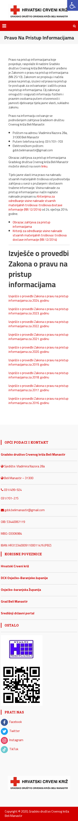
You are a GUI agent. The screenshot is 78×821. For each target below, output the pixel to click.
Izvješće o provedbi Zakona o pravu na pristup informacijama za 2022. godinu (38, 324)
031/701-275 (10, 498)
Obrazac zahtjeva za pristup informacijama (31, 224)
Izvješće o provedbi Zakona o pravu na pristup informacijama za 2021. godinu (38, 337)
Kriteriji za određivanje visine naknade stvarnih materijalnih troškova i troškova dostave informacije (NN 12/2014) (40, 235)
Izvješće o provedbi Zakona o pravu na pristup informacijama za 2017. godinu (38, 388)
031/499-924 (12, 490)
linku (44, 166)
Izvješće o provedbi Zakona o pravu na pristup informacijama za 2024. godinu (38, 298)
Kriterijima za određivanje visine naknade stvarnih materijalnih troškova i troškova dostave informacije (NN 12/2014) (35, 202)
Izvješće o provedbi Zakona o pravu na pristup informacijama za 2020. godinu (38, 349)
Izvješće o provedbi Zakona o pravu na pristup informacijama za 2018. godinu (38, 375)
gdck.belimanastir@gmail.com (24, 510)
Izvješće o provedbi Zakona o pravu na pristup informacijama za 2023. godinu (38, 311)
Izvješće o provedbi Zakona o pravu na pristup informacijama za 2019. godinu (38, 362)
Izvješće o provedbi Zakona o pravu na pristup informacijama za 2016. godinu (38, 401)
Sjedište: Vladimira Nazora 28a (24, 466)
